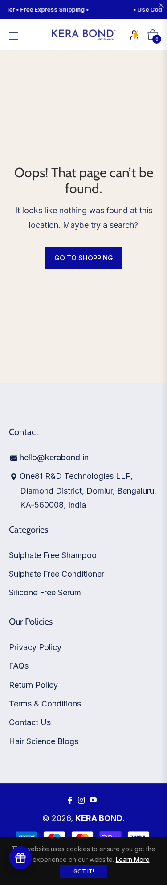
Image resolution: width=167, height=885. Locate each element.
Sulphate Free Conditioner (56, 573)
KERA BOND (98, 818)
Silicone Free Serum (45, 592)
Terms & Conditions (45, 703)
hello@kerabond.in (54, 457)
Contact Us (30, 722)
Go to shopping (83, 258)
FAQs (19, 665)
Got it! (83, 871)
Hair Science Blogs (43, 741)
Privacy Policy (35, 647)
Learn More (133, 859)
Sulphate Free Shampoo (53, 555)
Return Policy (33, 685)
